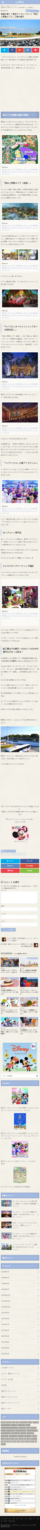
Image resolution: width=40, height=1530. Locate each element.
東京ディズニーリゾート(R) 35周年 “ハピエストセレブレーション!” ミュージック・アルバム (20, 1109)
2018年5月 (5, 1272)
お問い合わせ (12, 1521)
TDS (21, 1518)
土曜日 (21, 1438)
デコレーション (5, 1433)
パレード (23, 1433)
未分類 (3, 1385)
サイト (3, 921)
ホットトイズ (13, 1436)
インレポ (14, 1425)
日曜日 (3, 1441)
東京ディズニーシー (8, 1391)
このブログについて (6, 1518)
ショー (3, 1430)
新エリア (22, 854)
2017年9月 (5, 1313)
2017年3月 (5, 1348)
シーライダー (10, 1430)
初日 (12, 1438)
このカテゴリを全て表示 (20, 1505)
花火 (27, 1441)
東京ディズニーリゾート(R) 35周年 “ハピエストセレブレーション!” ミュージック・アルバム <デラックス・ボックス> (20, 1135)
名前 (3, 906)
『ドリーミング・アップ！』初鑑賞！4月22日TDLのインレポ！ (24, 1246)
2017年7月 (5, 1324)
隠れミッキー (6, 1409)
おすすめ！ (23, 1422)
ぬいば (30, 1422)
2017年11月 (5, 1301)
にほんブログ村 (20, 822)
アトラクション (7, 854)
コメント (4, 890)
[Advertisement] (20, 90)
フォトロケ (4, 1436)
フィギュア (30, 1433)
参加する (33, 1507)
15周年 (3, 1422)
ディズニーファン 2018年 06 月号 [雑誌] (15, 1187)
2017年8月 (5, 1318)
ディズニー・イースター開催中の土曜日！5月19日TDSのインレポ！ (24, 1214)
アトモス (35, 1422)
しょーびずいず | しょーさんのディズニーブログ (22, 1525)
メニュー (20, 1436)
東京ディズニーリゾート (10, 1403)
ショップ (33, 1428)
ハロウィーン (15, 1433)
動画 (16, 1438)
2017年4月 (5, 1342)
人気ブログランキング (20, 841)
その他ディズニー (7, 1368)
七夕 (2, 1438)
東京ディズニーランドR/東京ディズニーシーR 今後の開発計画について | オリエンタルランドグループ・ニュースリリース (20, 172)
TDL (18, 1518)
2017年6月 (5, 1330)
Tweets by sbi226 (20, 1456)
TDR (14, 1518)
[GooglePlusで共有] (20, 50)
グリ (28, 1428)
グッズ (25, 1518)
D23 (17, 1422)
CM (13, 1422)
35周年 (9, 1422)
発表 (23, 1441)
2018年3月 (5, 1283)
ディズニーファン (32, 1430)
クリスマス (22, 1428)
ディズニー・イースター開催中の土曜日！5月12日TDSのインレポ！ (24, 1236)
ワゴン (34, 1436)
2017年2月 (5, 1354)
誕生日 (32, 1441)
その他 (5, 1521)
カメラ (28, 1425)
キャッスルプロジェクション (9, 1428)
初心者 (7, 1438)
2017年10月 (5, 1307)
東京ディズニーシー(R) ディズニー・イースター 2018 (18, 1162)
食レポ (3, 1444)
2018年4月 (5, 1278)
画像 (18, 1441)
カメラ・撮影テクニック (10, 1373)
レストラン (28, 1436)
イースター (21, 1425)
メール (3, 914)
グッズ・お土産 (7, 1379)
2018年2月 (5, 1289)
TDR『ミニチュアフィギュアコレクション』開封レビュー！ (24, 1225)
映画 (8, 1441)
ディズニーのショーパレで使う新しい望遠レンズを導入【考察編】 (24, 1203)
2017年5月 (5, 1336)
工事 (15, 854)
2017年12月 (5, 1295)
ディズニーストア (21, 1430)
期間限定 (13, 1441)
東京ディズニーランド (9, 851)
